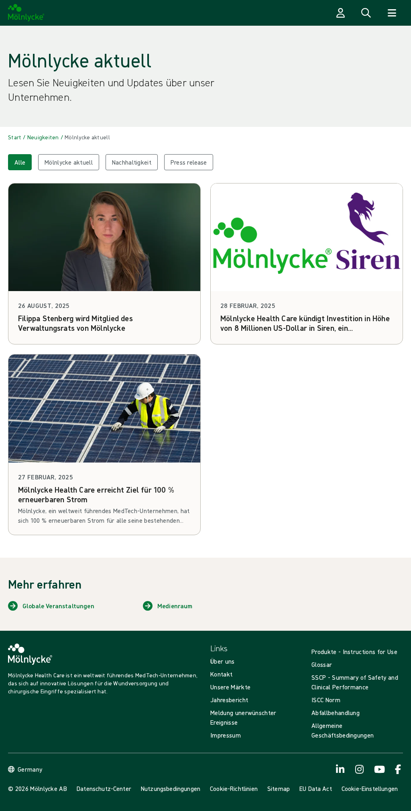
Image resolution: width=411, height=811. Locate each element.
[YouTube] (379, 769)
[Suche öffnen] (366, 13)
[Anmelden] (340, 13)
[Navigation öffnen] (391, 13)
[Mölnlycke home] (26, 13)
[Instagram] (359, 769)
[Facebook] (398, 769)
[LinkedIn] (340, 769)
